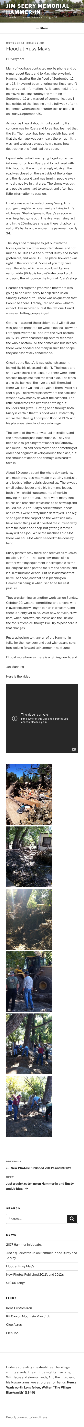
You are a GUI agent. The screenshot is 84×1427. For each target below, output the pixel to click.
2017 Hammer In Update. (24, 1244)
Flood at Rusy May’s (20, 1266)
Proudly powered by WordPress (26, 1417)
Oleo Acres (14, 1325)
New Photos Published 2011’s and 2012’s (35, 1274)
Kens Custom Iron (19, 1308)
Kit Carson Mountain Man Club (28, 1316)
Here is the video (18, 676)
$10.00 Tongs (15, 1283)
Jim (42, 43)
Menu (44, 28)
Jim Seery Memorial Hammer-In (38, 9)
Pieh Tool (12, 1333)
